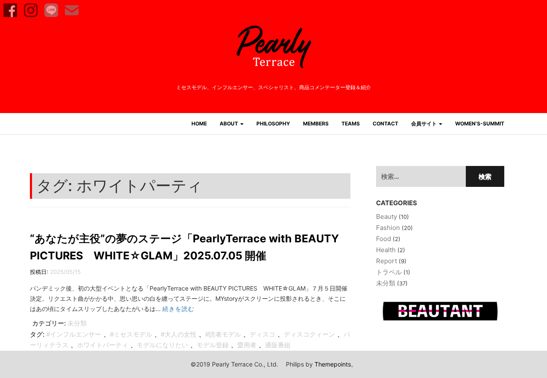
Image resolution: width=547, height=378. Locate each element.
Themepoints (333, 364)
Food (383, 239)
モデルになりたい (162, 345)
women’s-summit (479, 123)
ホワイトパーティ (102, 345)
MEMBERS (316, 123)
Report (386, 261)
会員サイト (424, 123)
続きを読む (178, 308)
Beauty (386, 216)
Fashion (388, 228)
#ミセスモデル (131, 334)
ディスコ (262, 334)
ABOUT (229, 123)
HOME (199, 123)
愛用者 (246, 345)
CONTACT (385, 123)
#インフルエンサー (73, 334)
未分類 (77, 323)
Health (386, 250)
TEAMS (350, 123)
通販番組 (278, 345)
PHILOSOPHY (273, 123)
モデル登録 (213, 345)
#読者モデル (223, 334)
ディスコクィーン (309, 334)
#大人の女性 (179, 334)
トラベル (389, 272)
